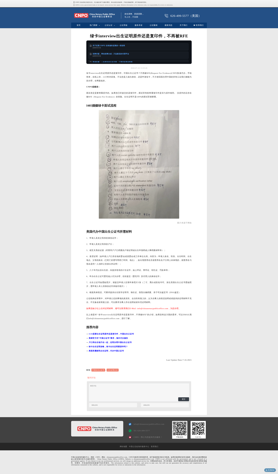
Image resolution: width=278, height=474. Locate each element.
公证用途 (123, 25)
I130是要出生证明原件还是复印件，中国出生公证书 (111, 334)
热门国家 (94, 25)
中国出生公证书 (98, 370)
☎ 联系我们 (198, 25)
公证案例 (153, 25)
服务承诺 (138, 25)
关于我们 (183, 25)
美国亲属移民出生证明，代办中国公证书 (106, 351)
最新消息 (168, 25)
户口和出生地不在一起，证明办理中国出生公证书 (110, 342)
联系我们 (154, 446)
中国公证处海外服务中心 (139, 446)
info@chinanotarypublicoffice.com (147, 424)
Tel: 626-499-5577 (142, 431)
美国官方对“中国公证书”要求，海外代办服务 (108, 338)
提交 (183, 399)
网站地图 (123, 446)
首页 (79, 25)
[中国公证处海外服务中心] (94, 15)
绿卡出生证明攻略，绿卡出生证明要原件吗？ (108, 347)
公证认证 (109, 25)
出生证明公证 (112, 370)
